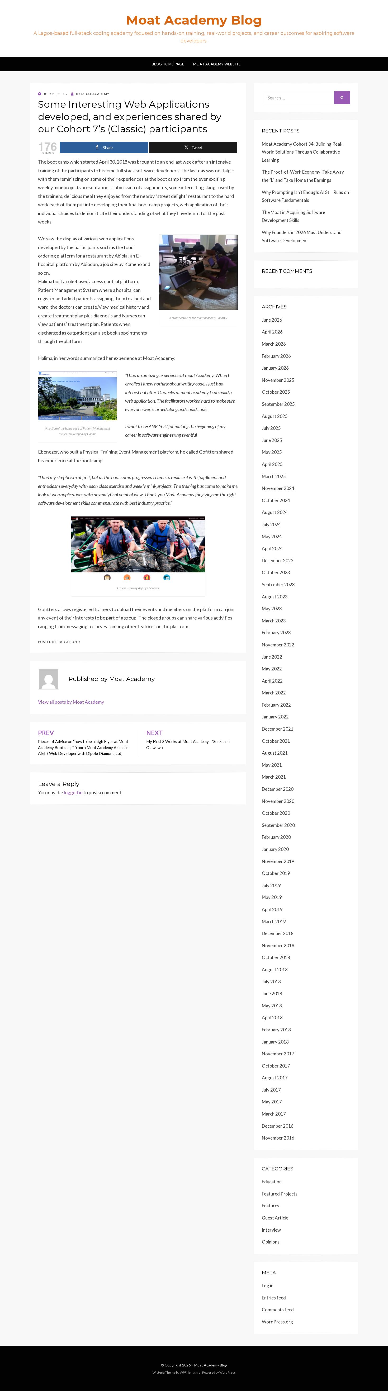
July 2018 (271, 981)
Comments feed (278, 1309)
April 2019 (272, 909)
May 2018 (272, 1005)
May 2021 (272, 765)
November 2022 (278, 644)
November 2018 (278, 945)
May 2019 (272, 897)
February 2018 (276, 1029)
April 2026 (272, 332)
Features (270, 1205)
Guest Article (275, 1218)
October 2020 (276, 813)
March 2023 (274, 620)
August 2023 (275, 596)
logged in (73, 792)
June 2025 (272, 440)
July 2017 (271, 1090)
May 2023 (272, 608)
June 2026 (272, 320)
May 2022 (272, 668)
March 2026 (274, 344)
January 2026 (275, 368)
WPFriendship (190, 1372)
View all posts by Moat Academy (71, 702)
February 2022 (276, 705)
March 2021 (274, 777)
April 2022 (272, 681)
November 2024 (278, 488)
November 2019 (278, 861)
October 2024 (276, 500)
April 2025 (272, 464)
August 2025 (275, 416)
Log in (267, 1285)
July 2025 (271, 428)
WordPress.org (277, 1322)
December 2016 (278, 1126)
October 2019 (276, 873)
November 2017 (278, 1053)
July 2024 (271, 524)
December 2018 (278, 933)
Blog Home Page (168, 64)
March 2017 (274, 1114)
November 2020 (278, 801)
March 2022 (274, 693)
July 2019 (271, 885)
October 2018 (276, 957)
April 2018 (272, 1017)
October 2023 (276, 572)
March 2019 (274, 921)
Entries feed (274, 1298)
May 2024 (272, 536)
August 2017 (275, 1077)
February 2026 (276, 356)
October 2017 (276, 1066)
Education (67, 642)
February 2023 (276, 632)
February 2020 (276, 837)
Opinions (271, 1242)
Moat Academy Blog (194, 20)
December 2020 (278, 789)
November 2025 (278, 380)
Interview (271, 1230)
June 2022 (272, 657)
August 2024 (275, 512)
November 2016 (278, 1138)
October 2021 (276, 741)
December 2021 (278, 729)
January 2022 (275, 717)
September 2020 (278, 825)
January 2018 (275, 1042)
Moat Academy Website (217, 64)
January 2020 (275, 849)
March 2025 (274, 476)
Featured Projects (279, 1194)
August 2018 (275, 969)
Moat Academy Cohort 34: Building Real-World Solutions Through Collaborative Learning (302, 152)
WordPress (227, 1372)
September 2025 (278, 404)
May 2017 (272, 1101)
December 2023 (278, 560)
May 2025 (272, 452)
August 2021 (275, 753)
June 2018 (272, 993)
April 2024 (272, 548)
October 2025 (276, 392)
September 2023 (278, 584)
